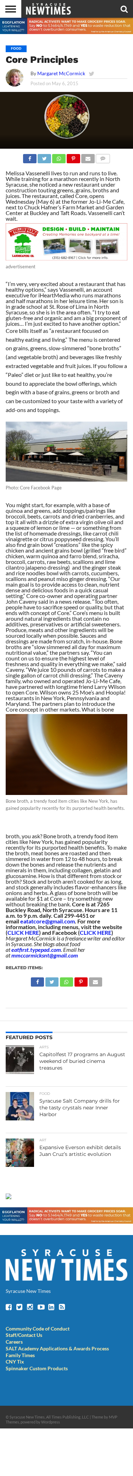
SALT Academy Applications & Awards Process (57, 1348)
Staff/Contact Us (24, 1335)
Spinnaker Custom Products (37, 1368)
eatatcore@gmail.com (47, 921)
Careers (14, 1342)
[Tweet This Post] (44, 156)
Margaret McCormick (61, 73)
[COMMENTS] (103, 156)
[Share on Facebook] (30, 156)
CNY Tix (15, 1362)
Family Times (20, 1355)
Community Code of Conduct (38, 1329)
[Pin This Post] (73, 156)
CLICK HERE (23, 932)
